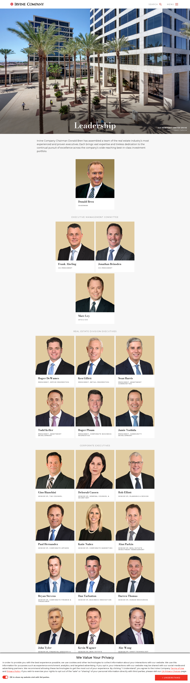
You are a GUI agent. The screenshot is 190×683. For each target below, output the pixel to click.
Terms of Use (177, 668)
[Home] (24, 4)
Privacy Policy (13, 671)
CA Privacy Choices (171, 671)
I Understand (171, 678)
